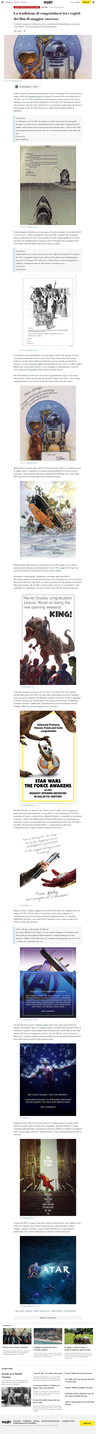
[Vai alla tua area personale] (93, 2)
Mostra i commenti (48, 1318)
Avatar (25, 1118)
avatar (21, 1311)
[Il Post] (48, 2)
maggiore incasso (35, 96)
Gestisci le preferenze (50, 1421)
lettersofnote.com (16, 81)
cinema (36, 1311)
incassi (72, 810)
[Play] (16, 86)
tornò (72, 1223)
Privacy (36, 1421)
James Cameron (27, 1019)
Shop (72, 2)
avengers (28, 1311)
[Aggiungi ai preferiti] (24, 31)
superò (62, 567)
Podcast (16, 2)
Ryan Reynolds (27, 1218)
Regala (78, 2)
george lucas (45, 1311)
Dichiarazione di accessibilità (24, 1423)
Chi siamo (17, 1421)
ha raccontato (38, 364)
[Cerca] (21, 2)
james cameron (56, 1311)
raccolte (33, 369)
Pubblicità (27, 1421)
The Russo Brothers (28, 1306)
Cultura (44, 7)
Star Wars (25, 905)
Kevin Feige (26, 687)
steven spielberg (70, 1311)
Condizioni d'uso (68, 1421)
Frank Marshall (27, 805)
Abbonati (86, 2)
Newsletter (8, 2)
